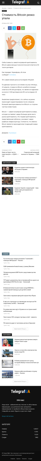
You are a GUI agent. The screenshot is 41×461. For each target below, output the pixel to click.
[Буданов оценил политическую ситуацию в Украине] (7, 170)
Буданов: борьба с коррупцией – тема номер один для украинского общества (26, 189)
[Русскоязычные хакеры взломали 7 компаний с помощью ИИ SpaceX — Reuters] (7, 181)
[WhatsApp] (23, 28)
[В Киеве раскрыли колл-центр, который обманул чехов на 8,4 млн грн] (7, 364)
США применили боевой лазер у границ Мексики (18, 266)
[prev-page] (3, 198)
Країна (4, 173)
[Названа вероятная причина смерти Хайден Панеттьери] (7, 342)
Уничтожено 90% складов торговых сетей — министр (20, 317)
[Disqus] (20, 226)
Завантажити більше (20, 329)
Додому (4, 8)
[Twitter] (14, 28)
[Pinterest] (18, 28)
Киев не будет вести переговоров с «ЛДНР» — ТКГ (10, 154)
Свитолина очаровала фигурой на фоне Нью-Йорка (19, 295)
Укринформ (12, 133)
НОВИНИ (5, 254)
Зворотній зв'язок (8, 416)
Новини (10, 8)
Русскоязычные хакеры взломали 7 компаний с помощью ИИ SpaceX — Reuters (26, 179)
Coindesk (12, 75)
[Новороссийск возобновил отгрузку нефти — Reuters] (7, 374)
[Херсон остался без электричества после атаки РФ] (7, 353)
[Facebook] (10, 28)
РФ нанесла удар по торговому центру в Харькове (19, 323)
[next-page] (6, 198)
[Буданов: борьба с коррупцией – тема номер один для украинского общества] (7, 191)
